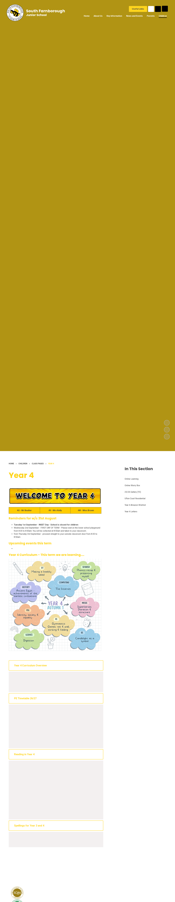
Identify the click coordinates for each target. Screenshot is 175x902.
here (59, 679)
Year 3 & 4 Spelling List (24, 839)
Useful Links (138, 9)
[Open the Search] (158, 9)
